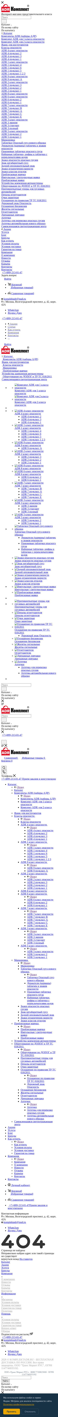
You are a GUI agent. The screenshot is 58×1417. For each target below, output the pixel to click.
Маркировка (27, 966)
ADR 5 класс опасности (40, 951)
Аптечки (32, 1107)
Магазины (7, 1299)
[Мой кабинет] (2, 738)
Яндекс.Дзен (15, 313)
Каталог (18, 790)
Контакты (6, 1290)
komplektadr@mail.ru (15, 298)
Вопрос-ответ (8, 1328)
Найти (5, 1381)
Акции (5, 1264)
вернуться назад (10, 1259)
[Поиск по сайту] (4, 742)
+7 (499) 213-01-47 (12, 272)
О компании (8, 1279)
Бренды (5, 1270)
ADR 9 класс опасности (40, 868)
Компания (19, 1161)
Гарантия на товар (11, 1308)
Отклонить (30, 1411)
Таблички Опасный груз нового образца (40, 979)
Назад (20, 787)
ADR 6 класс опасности (40, 899)
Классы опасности (31, 821)
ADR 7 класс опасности (40, 914)
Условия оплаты (10, 1302)
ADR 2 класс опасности (40, 879)
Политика (6, 1311)
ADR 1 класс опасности (40, 847)
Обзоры (5, 1331)
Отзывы (5, 1285)
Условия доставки (11, 1305)
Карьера (5, 1288)
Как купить (20, 1144)
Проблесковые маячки (33, 1029)
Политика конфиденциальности (18, 1404)
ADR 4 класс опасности (40, 830)
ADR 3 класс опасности (40, 934)
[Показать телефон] (4, 772)
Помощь (5, 1313)
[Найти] (4, 21)
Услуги (5, 1267)
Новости (6, 1282)
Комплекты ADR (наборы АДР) (38, 798)
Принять (11, 1411)
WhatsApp (13, 310)
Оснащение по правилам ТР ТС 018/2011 (40, 1080)
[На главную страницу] (15, 11)
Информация (8, 1293)
